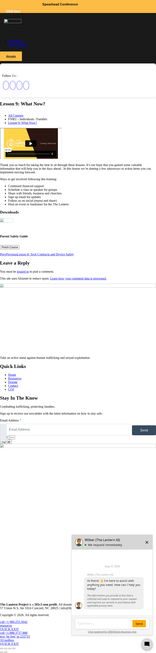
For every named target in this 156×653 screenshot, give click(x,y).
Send (144, 430)
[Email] (19, 85)
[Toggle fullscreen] (5, 648)
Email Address (10, 420)
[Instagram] (13, 85)
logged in (23, 271)
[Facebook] (6, 85)
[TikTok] (26, 85)
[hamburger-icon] (7, 69)
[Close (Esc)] (13, 648)
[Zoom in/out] (1, 648)
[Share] (9, 648)
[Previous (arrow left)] (1, 652)
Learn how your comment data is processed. (78, 278)
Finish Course (10, 247)
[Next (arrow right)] (5, 652)
